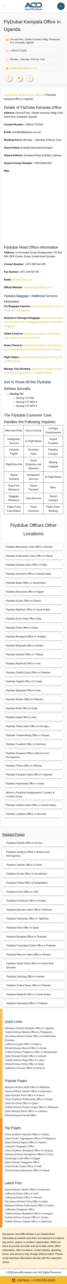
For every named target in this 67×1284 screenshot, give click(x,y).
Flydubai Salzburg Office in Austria (25, 976)
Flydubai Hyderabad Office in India (25, 783)
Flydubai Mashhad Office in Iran (23, 663)
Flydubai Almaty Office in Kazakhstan (26, 873)
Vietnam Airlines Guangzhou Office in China (29, 1154)
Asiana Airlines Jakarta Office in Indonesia (28, 1091)
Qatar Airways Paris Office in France (25, 1095)
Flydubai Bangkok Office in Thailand (26, 936)
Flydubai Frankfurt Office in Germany (26, 744)
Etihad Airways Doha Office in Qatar (24, 1064)
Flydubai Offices (34, 95)
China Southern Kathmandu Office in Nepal (29, 1099)
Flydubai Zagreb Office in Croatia (24, 681)
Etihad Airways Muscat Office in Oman (26, 1048)
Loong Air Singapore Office (19, 1146)
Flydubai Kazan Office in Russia (23, 600)
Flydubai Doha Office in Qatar (22, 627)
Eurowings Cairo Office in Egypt (22, 1158)
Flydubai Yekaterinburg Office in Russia (27, 735)
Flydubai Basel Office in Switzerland (26, 582)
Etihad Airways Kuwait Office (20, 1115)
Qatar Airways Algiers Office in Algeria (25, 1142)
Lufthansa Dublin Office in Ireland (23, 1197)
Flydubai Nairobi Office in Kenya (24, 843)
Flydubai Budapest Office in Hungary (26, 636)
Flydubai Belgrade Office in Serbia (25, 645)
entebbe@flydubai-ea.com (23, 68)
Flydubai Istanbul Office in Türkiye (24, 654)
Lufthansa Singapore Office (20, 1209)
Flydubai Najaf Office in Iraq (21, 717)
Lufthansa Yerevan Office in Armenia (25, 1068)
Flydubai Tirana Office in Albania (24, 765)
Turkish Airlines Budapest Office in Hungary (29, 1213)
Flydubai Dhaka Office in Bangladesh (27, 882)
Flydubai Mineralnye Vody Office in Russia (29, 547)
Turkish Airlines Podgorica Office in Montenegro (31, 1052)
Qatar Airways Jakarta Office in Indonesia (27, 1189)
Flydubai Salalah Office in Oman (24, 865)
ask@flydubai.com (22, 279)
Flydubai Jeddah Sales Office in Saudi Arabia (31, 805)
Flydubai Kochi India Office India (23, 618)
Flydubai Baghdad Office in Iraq (23, 690)
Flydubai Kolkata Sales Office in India (26, 564)
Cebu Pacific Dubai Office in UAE (23, 1166)
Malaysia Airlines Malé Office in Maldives (27, 1087)
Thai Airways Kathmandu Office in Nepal (27, 1170)
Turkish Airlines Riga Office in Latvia (25, 1060)
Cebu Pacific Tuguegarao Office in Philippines (30, 1138)
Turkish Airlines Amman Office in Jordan (27, 1217)
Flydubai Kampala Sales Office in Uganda (29, 774)
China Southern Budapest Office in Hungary (29, 1150)
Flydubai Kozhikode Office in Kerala (26, 900)
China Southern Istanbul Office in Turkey (27, 1134)
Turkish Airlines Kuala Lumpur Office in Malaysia (31, 1107)
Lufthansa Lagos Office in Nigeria (23, 1044)
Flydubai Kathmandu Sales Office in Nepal (29, 556)
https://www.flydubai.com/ (37, 287)
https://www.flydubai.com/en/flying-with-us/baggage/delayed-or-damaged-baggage (33, 322)
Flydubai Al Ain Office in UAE (22, 891)
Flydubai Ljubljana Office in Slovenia (26, 814)
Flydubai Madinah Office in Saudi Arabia (28, 609)
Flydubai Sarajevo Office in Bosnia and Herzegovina (27, 854)
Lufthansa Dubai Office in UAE (21, 1193)
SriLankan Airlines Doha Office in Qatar (26, 1201)
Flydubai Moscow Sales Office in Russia (28, 954)
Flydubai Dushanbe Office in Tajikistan (27, 918)
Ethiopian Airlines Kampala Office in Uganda (29, 1028)
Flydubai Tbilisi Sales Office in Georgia (27, 726)
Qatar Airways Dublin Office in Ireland (25, 1056)
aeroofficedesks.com (25, 1272)
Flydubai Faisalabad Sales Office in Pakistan (31, 945)
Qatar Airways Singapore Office (22, 1162)
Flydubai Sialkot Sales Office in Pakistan (28, 672)
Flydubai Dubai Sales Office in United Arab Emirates (30, 965)
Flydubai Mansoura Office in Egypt (25, 591)
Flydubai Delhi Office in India (22, 708)
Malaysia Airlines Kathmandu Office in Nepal (29, 1205)
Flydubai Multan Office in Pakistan (24, 699)
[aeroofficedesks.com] (33, 6)
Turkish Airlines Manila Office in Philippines (29, 1032)
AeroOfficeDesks (13, 95)
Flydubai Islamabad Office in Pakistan (27, 1003)
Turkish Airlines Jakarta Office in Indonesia (28, 1221)
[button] (61, 6)
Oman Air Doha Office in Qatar (21, 1103)
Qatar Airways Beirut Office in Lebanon (26, 1111)
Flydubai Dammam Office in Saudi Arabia (28, 573)
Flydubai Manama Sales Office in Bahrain (29, 909)
